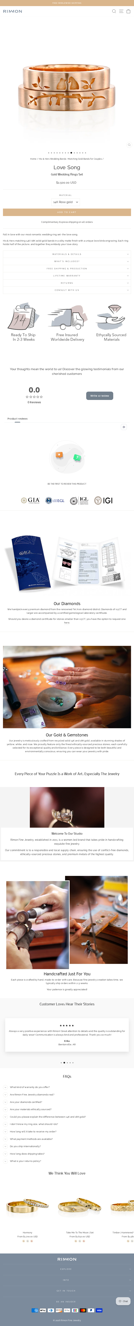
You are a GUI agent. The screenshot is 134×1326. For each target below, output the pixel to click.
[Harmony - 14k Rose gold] (31, 1241)
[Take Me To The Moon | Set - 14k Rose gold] (84, 1241)
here (66, 622)
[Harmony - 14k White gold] (27, 1241)
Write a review (99, 396)
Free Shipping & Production (67, 269)
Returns (67, 283)
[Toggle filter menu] (124, 427)
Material (65, 195)
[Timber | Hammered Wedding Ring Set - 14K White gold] (132, 1241)
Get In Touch (66, 1291)
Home (33, 159)
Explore (66, 1269)
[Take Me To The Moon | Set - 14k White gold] (80, 1241)
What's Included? (67, 261)
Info (66, 1280)
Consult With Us (67, 290)
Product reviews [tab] (18, 418)
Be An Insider (66, 1302)
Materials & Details (67, 254)
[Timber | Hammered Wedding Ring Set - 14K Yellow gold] (128, 1241)
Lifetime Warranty (67, 276)
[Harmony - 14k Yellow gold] (23, 1241)
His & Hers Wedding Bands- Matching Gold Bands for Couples (70, 159)
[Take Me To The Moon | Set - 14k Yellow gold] (76, 1241)
